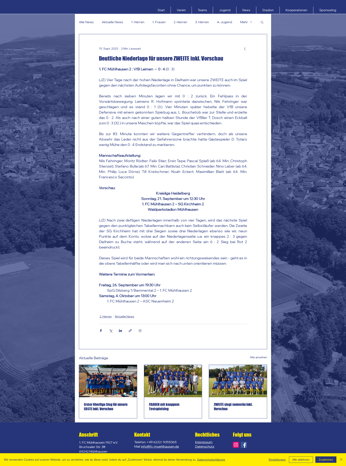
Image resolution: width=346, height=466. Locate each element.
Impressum (203, 442)
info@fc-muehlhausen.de (160, 446)
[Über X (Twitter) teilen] (111, 330)
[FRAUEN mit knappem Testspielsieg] (173, 381)
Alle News (86, 22)
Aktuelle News (112, 22)
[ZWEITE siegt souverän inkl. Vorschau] (238, 381)
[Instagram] (236, 445)
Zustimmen (326, 459)
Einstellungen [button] (277, 459)
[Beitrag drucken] (140, 330)
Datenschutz (204, 446)
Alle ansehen (258, 357)
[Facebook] (244, 445)
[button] (181, 10)
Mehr (244, 22)
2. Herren (180, 22)
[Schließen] (341, 459)
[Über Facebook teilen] (101, 330)
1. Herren (137, 22)
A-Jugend (224, 22)
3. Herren (202, 22)
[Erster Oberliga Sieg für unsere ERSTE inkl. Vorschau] (108, 381)
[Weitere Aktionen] (244, 48)
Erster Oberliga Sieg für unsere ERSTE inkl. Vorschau (106, 406)
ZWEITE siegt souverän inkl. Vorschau (233, 406)
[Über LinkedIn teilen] (120, 330)
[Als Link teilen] (130, 330)
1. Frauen (159, 22)
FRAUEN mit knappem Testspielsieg (164, 406)
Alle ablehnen (301, 459)
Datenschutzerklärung (211, 459)
